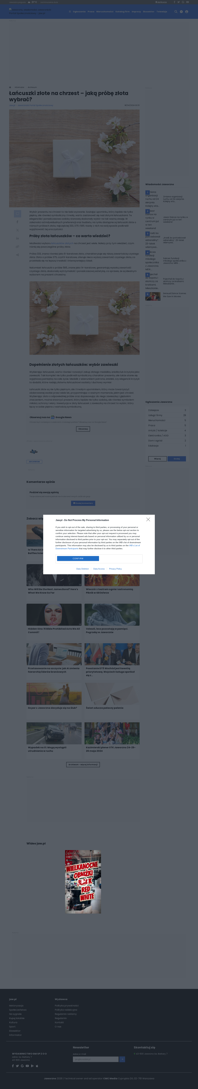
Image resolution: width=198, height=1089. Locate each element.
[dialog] (99, 544)
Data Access (99, 569)
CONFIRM (78, 558)
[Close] (149, 520)
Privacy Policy (115, 569)
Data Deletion (82, 569)
